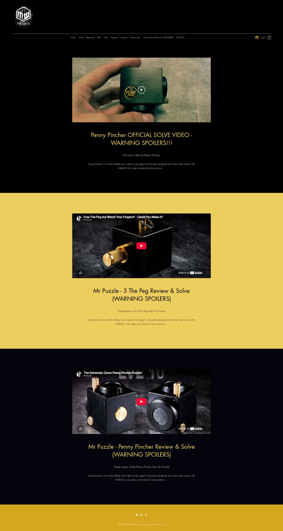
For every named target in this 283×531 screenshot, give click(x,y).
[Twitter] (137, 514)
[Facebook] (145, 514)
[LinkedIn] (141, 514)
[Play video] (141, 90)
